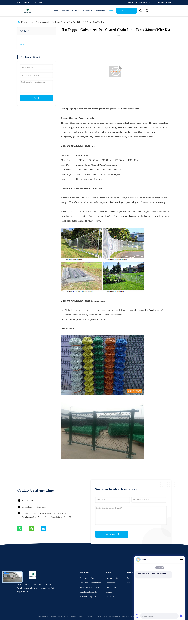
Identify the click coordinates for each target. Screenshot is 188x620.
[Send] (182, 616)
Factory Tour (110, 583)
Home (55, 10)
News (31, 22)
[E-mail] (47, 531)
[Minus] (181, 559)
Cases (22, 39)
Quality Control (111, 587)
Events (110, 10)
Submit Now (110, 534)
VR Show (75, 10)
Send (36, 98)
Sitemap (109, 592)
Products (65, 10)
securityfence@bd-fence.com (33, 507)
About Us (87, 10)
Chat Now (126, 10)
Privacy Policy (40, 616)
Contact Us (99, 10)
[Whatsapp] (23, 531)
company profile (112, 578)
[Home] (27, 11)
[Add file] (137, 616)
